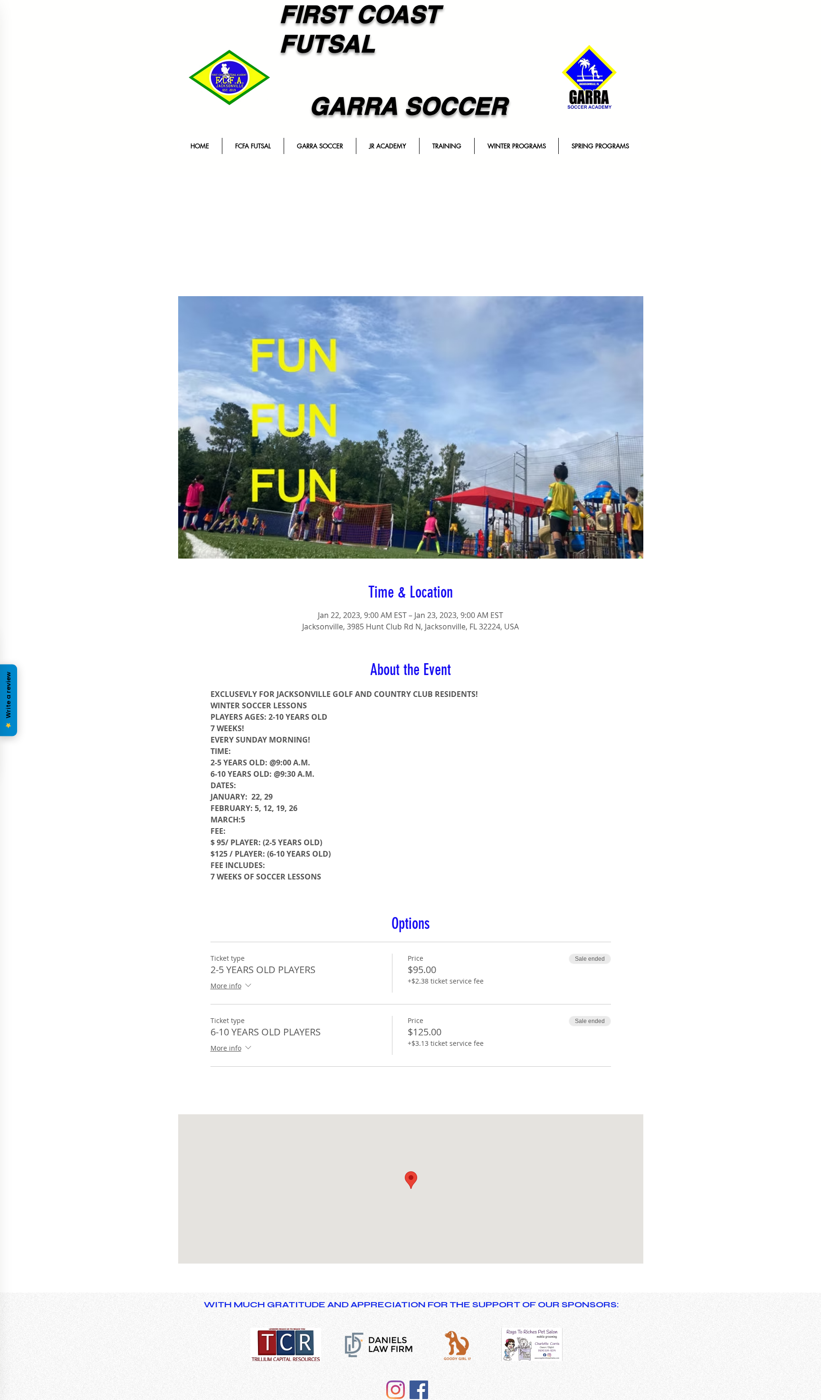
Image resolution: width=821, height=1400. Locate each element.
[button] (253, 146)
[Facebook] (419, 1390)
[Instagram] (395, 1390)
